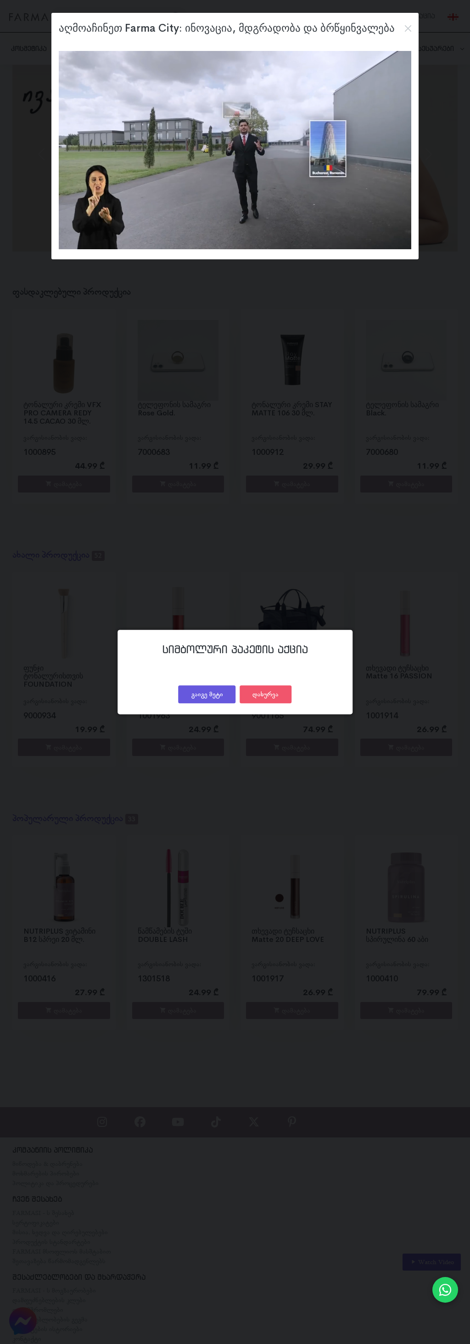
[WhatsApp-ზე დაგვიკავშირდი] (445, 1290)
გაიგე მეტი (207, 694)
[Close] (408, 28)
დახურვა (265, 694)
